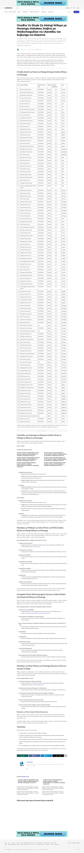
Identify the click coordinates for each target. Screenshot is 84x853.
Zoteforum (23, 49)
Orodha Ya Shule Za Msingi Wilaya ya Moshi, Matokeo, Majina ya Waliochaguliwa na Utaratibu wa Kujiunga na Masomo (55, 454)
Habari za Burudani (38, 842)
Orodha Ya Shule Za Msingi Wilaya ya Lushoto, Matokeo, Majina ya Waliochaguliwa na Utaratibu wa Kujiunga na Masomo (28, 793)
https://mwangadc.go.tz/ (37, 684)
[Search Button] (43, 8)
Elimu (19, 11)
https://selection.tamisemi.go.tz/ (43, 613)
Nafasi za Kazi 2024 (41, 844)
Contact (17, 842)
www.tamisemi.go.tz (29, 613)
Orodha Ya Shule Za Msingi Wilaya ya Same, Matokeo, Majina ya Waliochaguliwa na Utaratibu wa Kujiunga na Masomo (28, 459)
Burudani (43, 11)
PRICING (69, 11)
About (6, 842)
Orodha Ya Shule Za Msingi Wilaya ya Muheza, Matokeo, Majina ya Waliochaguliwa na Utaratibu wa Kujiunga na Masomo (28, 788)
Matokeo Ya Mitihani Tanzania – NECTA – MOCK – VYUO (19, 844)
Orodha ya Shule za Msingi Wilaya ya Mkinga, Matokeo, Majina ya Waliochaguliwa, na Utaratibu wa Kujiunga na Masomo (53, 788)
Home (6, 11)
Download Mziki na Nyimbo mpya (27, 842)
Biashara (50, 11)
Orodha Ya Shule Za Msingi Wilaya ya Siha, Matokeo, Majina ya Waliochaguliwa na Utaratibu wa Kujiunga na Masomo (28, 454)
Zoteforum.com (45, 849)
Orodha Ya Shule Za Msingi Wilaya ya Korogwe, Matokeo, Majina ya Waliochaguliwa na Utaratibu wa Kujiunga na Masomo (53, 793)
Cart (9, 842)
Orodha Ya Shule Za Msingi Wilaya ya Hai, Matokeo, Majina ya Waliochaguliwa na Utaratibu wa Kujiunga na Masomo (55, 464)
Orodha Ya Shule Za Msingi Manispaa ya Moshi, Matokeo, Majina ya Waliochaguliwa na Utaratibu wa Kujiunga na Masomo (55, 459)
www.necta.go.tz (36, 546)
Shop (52, 844)
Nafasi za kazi (12, 11)
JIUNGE (76, 11)
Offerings (47, 844)
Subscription (56, 844)
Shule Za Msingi (38, 49)
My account (33, 844)
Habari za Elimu (46, 842)
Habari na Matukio (34, 11)
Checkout (13, 842)
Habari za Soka (53, 842)
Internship (25, 11)
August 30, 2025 (30, 49)
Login (68, 7)
